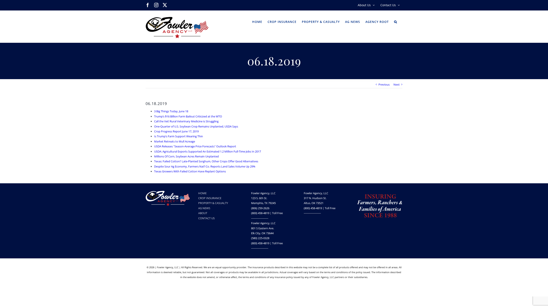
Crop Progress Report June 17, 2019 (176, 131)
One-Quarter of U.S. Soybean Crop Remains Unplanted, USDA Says (196, 126)
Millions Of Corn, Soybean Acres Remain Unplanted (186, 156)
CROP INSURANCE (209, 198)
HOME (202, 193)
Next (396, 84)
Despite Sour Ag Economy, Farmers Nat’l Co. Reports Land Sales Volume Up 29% (204, 166)
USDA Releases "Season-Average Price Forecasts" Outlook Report (195, 146)
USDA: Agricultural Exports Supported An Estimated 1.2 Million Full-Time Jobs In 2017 (207, 151)
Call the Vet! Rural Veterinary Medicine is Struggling (186, 121)
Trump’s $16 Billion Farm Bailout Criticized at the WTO (188, 116)
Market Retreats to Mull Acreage (174, 141)
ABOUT (202, 213)
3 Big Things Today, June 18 (171, 111)
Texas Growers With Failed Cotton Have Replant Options (190, 171)
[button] (395, 21)
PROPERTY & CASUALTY (213, 203)
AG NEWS (204, 208)
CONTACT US (206, 218)
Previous (384, 84)
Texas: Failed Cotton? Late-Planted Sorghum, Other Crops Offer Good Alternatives (206, 161)
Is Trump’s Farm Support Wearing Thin (178, 136)
